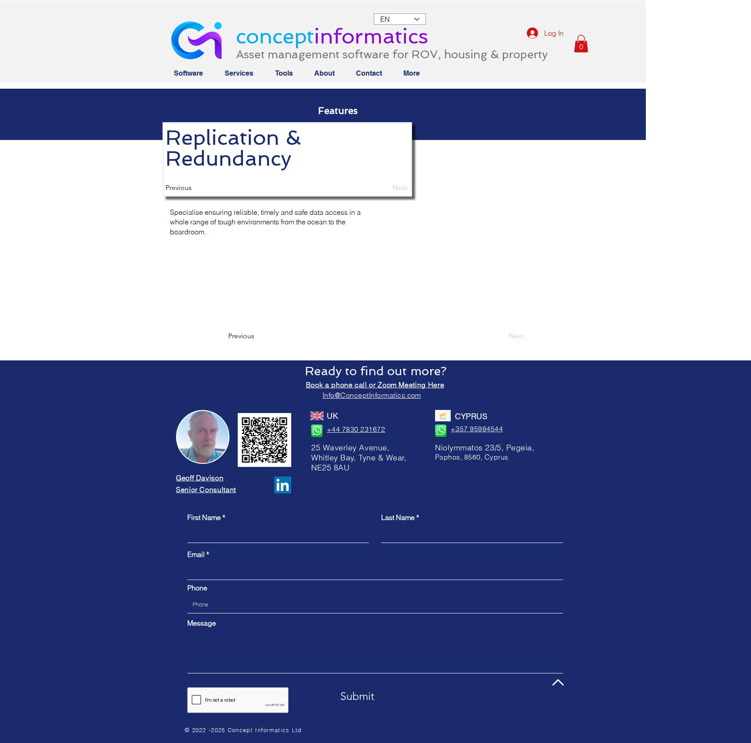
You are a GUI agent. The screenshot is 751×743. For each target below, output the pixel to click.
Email (196, 554)
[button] (581, 44)
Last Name (398, 517)
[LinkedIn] (282, 484)
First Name (204, 517)
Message (201, 623)
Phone (197, 587)
